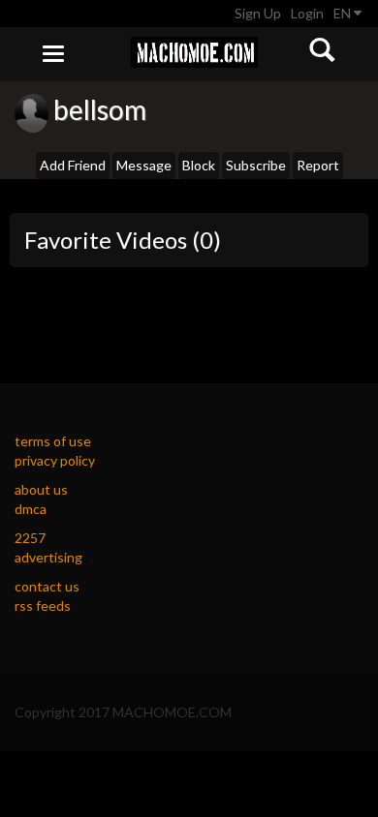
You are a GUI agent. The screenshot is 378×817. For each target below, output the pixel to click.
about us (41, 489)
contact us (47, 586)
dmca (31, 508)
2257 (30, 538)
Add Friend (73, 165)
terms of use (53, 441)
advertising (48, 557)
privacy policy (55, 460)
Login (307, 13)
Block (198, 165)
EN (343, 13)
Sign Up (258, 13)
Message (144, 165)
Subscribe (256, 165)
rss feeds (43, 605)
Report (318, 165)
